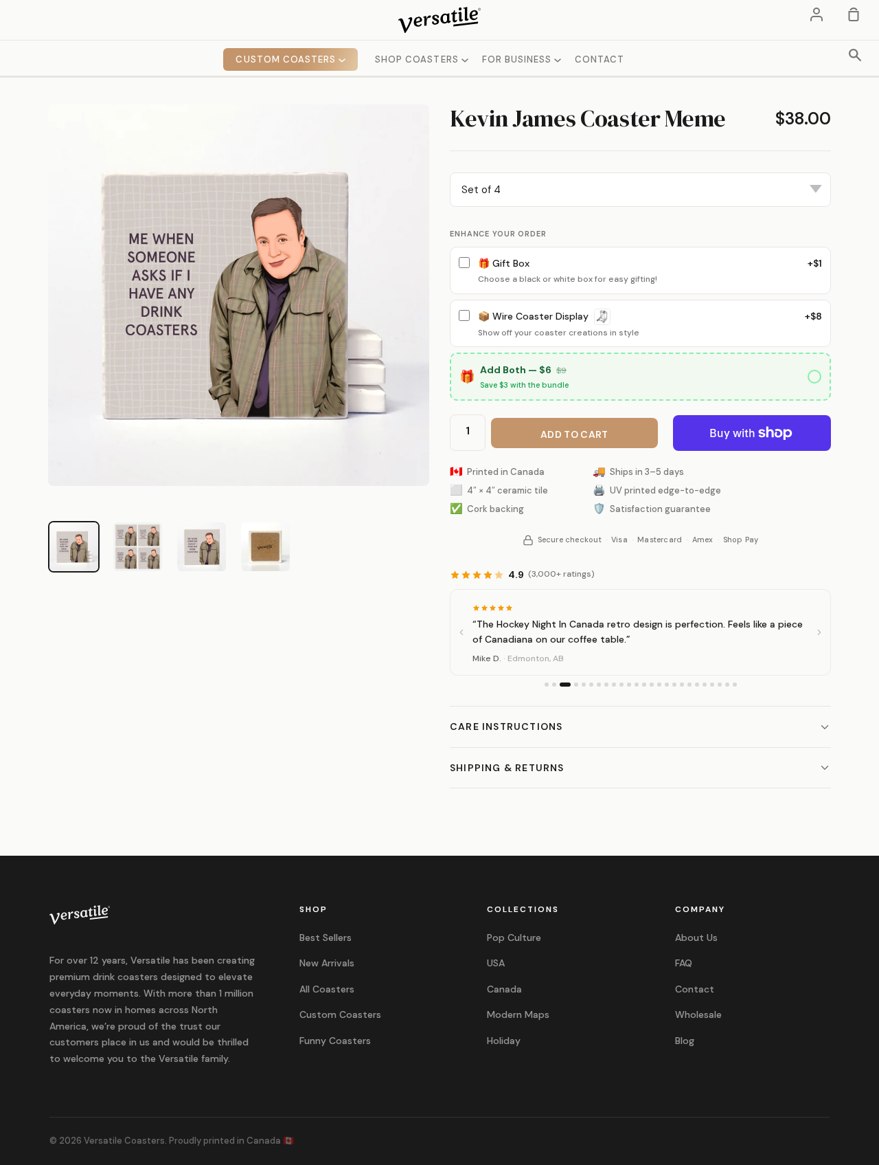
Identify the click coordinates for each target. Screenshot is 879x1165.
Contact (694, 989)
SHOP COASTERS (418, 59)
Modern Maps (518, 1014)
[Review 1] (547, 685)
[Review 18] (682, 685)
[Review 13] (644, 685)
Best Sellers (325, 937)
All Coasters (326, 989)
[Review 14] (652, 685)
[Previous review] (461, 632)
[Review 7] (599, 685)
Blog (684, 1040)
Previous (38, 210)
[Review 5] (584, 685)
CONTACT (599, 59)
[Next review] (819, 632)
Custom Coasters (340, 1014)
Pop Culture (514, 937)
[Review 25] (735, 685)
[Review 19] (689, 685)
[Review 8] (606, 685)
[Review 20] (697, 685)
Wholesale (698, 1014)
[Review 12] (637, 685)
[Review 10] (621, 685)
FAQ (683, 963)
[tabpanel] (238, 295)
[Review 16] (667, 685)
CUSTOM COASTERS (287, 59)
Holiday (504, 1040)
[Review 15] (659, 685)
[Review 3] (565, 685)
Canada (504, 989)
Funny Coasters (335, 1040)
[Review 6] (591, 685)
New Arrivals (326, 963)
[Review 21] (705, 685)
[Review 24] (727, 685)
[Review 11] (629, 685)
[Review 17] (674, 685)
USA (496, 963)
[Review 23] (720, 685)
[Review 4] (576, 685)
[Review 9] (614, 685)
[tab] (73, 546)
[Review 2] (554, 685)
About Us (696, 937)
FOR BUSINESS (518, 59)
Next (439, 210)
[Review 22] (712, 685)
